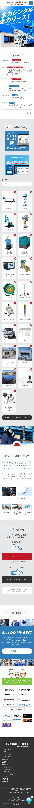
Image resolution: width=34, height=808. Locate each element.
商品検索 (4, 806)
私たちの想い (8, 769)
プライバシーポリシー (15, 799)
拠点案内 (12, 806)
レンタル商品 (6, 757)
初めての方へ (8, 752)
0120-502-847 (17, 557)
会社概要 (6, 771)
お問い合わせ (21, 806)
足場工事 (5, 759)
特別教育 (5, 779)
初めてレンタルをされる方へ (18, 417)
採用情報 (5, 781)
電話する (29, 806)
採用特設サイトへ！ (17, 651)
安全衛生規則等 (8, 754)
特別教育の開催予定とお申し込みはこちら (18, 590)
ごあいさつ (7, 767)
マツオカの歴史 (8, 774)
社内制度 (6, 776)
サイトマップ (15, 797)
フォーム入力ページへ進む (17, 580)
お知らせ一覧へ (27, 113)
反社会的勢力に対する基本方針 (17, 800)
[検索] (31, 184)
